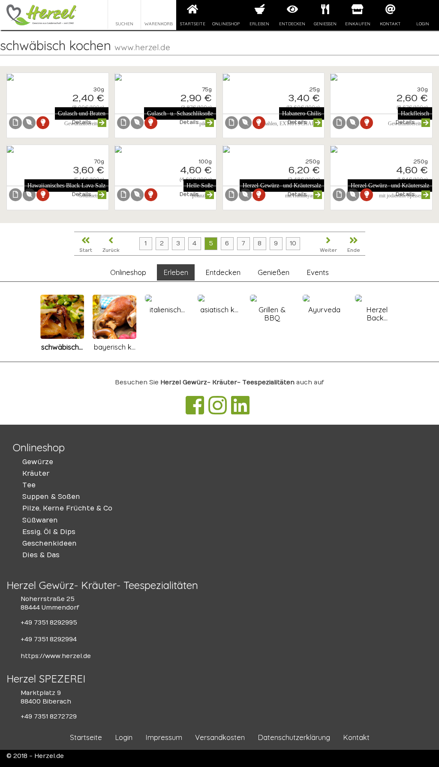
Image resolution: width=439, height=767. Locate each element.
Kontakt (390, 23)
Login (422, 23)
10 (293, 243)
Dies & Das (41, 555)
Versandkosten (220, 737)
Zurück (111, 250)
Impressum (163, 737)
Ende (353, 250)
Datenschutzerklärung (294, 737)
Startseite (192, 23)
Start (85, 250)
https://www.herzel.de (56, 656)
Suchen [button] (124, 23)
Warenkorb (158, 23)
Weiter (328, 250)
